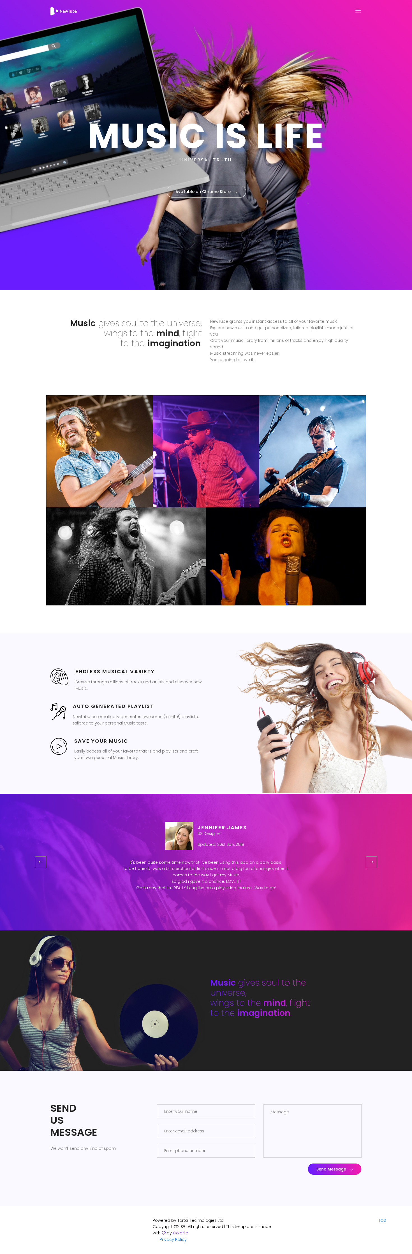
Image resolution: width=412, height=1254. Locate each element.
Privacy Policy (173, 1239)
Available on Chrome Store (203, 191)
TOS (382, 1220)
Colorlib (180, 1233)
